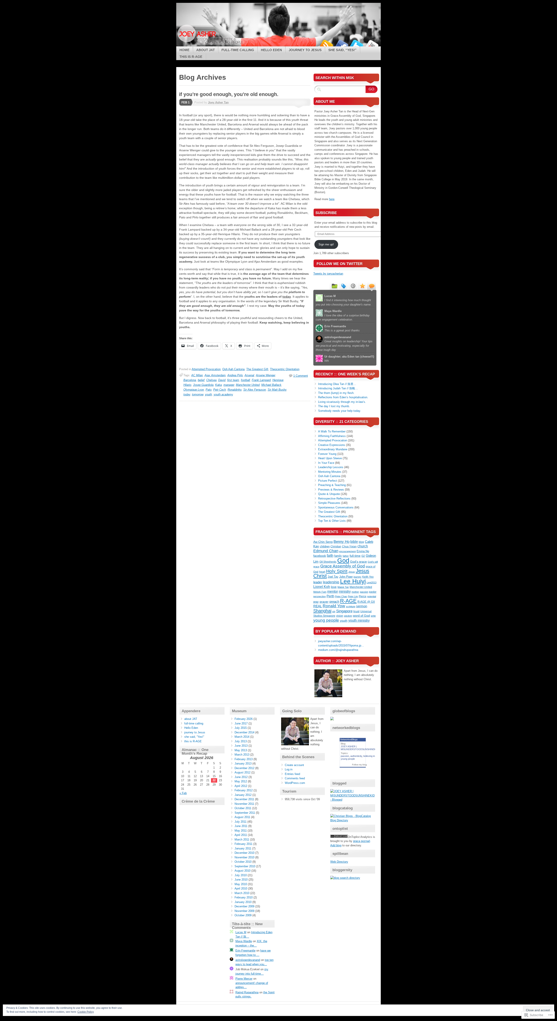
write (373, 615)
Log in (288, 769)
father (346, 556)
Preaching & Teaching (332, 485)
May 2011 (241, 830)
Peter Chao (341, 596)
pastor (372, 591)
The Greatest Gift (257, 369)
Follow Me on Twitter (339, 264)
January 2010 (243, 902)
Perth (330, 596)
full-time (355, 555)
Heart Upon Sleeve (330, 458)
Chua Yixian (349, 546)
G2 (363, 555)
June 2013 (241, 745)
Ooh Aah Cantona (233, 369)
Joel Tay (333, 576)
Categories (334, 285)
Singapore (344, 611)
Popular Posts (362, 285)
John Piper (346, 576)
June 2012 (241, 777)
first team (233, 380)
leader (317, 582)
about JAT (205, 50)
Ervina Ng (363, 551)
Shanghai (322, 610)
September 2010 (245, 866)
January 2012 (243, 795)
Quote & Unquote (329, 494)
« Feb (183, 793)
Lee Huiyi (353, 581)
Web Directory (339, 861)
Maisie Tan (343, 587)
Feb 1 (185, 102)
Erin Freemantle (245, 950)
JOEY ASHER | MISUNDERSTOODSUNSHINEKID (359, 748)
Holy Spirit (336, 571)
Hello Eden (271, 50)
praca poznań (361, 841)
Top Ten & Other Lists (332, 520)
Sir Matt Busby (277, 389)
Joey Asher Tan (218, 102)
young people (326, 620)
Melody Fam (319, 592)
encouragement (347, 551)
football (245, 380)
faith (330, 555)
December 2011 (244, 799)
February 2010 (244, 897)
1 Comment (300, 375)
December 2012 (244, 768)
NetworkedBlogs (349, 739)
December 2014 (244, 732)
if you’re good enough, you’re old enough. (228, 94)
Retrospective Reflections (334, 498)
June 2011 (241, 826)
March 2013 (242, 754)
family (338, 555)
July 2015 (241, 727)
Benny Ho (341, 542)
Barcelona (189, 380)
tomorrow (197, 394)
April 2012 (241, 786)
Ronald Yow (334, 606)
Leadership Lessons (330, 467)
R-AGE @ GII (366, 601)
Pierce (362, 596)
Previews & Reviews (331, 489)
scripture (350, 606)
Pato (208, 389)
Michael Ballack (271, 384)
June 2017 (241, 723)
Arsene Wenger (265, 375)
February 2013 (244, 759)
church (362, 546)
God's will (373, 561)
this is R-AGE (191, 57)
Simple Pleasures (329, 503)
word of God (361, 615)
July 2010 (241, 875)
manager (228, 384)
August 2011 (242, 817)
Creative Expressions (331, 445)
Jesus (351, 571)
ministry (345, 591)
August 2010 (242, 870)
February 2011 (243, 843)
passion (364, 592)
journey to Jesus (305, 50)
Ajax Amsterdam (215, 375)
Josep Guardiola (203, 384)
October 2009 (243, 915)
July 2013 (241, 741)
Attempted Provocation (206, 369)
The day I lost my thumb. (334, 406)
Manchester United (248, 384)
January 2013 (243, 763)
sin (333, 611)
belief (201, 380)
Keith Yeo (368, 576)
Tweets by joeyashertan (328, 273)
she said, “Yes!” (342, 50)
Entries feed (292, 774)
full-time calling (237, 50)
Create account (294, 765)
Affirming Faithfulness (332, 436)
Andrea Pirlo (235, 375)
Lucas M (240, 932)
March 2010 (242, 893)
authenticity (356, 756)
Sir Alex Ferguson (254, 389)
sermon (361, 606)
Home (185, 50)
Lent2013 (371, 582)
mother (355, 592)
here (331, 199)
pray (316, 601)
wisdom (348, 615)
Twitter (356, 45)
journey (357, 576)
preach (334, 601)
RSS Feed (326, 45)
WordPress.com (295, 783)
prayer (324, 601)
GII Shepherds (327, 561)
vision (339, 615)
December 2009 (244, 906)
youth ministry (359, 620)
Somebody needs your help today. (339, 410)
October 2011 (243, 808)
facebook (319, 555)
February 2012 (244, 790)
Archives (352, 285)
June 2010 (241, 879)
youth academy (223, 394)
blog (361, 541)
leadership (331, 582)
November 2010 (244, 857)
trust (356, 611)
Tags (343, 285)
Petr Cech (219, 389)
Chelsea (211, 380)
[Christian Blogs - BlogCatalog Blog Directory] (352, 820)
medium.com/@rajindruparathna (338, 649)
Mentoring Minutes (329, 471)
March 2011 (242, 839)
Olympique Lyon (193, 389)
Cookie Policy (85, 1011)
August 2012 (242, 772)
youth (208, 394)
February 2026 (244, 719)
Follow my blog (359, 764)
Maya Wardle (243, 941)
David (221, 380)
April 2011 (241, 835)
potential (371, 596)
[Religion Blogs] (339, 837)
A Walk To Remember (332, 431)
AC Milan (197, 375)
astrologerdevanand (247, 960)
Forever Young (327, 454)
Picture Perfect (327, 480)
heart (322, 571)
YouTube (372, 45)
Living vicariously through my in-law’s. (342, 401)
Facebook (341, 45)
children (325, 546)
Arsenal (249, 375)
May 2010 (241, 884)
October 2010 (243, 861)
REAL (317, 606)
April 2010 (241, 888)
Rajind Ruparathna (246, 992)
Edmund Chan (325, 551)
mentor (332, 591)
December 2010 (244, 852)
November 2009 (244, 911)
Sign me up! (326, 244)
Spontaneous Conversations (336, 507)
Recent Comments (371, 285)
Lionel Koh (321, 587)
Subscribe (326, 213)
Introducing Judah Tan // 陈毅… (338, 388)
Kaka (218, 384)
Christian (336, 546)
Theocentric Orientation (284, 369)
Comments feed (295, 778)
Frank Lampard (261, 380)
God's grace (358, 561)
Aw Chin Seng (323, 541)
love (334, 587)
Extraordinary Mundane (332, 449)
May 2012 (241, 781)
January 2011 (243, 848)
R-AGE (348, 601)
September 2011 (245, 812)
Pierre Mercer (243, 978)
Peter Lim (353, 596)
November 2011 (244, 803)
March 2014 (242, 736)
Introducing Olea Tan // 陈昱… (337, 384)
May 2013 (241, 750)
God (343, 560)
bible (354, 541)
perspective (319, 596)
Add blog (335, 845)
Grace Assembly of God (342, 566)
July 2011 (241, 821)
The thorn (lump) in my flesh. (336, 393)
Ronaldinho (235, 389)
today (186, 394)
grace (316, 566)
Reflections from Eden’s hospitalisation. (343, 397)
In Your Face (326, 462)
